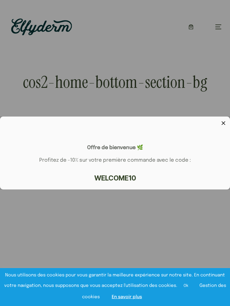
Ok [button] (186, 286)
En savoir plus (127, 297)
